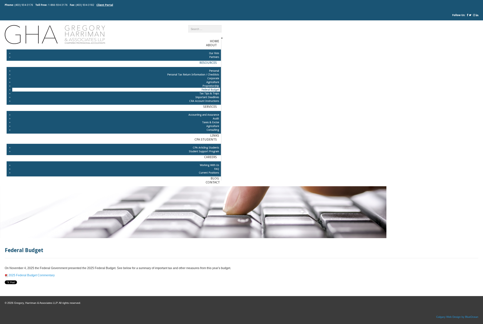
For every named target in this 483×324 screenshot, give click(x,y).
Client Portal (104, 4)
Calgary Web (444, 316)
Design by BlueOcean (465, 316)
